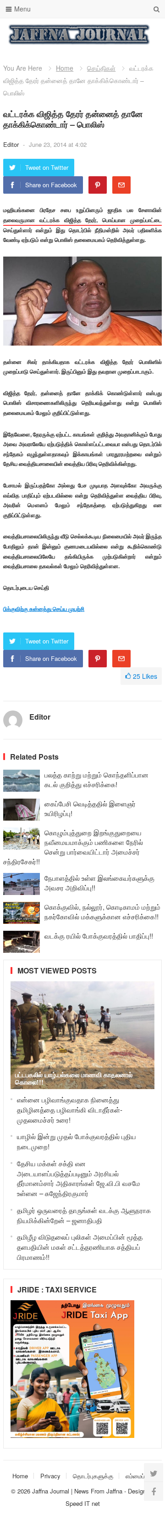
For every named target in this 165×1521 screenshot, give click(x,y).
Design (138, 1491)
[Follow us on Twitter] (153, 1473)
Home (64, 68)
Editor (12, 144)
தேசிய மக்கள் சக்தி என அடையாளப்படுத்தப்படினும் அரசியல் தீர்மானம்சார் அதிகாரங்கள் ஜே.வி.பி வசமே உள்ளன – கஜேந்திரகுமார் (78, 1178)
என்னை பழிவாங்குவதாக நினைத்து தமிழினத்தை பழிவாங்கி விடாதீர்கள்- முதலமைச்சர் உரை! (69, 1109)
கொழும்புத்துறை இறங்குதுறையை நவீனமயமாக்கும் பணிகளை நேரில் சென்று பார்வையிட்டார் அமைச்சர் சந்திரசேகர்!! (73, 847)
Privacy (50, 1475)
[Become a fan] (153, 1491)
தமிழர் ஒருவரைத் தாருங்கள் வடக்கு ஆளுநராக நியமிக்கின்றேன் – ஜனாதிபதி (84, 1215)
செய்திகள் (101, 68)
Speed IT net (83, 1503)
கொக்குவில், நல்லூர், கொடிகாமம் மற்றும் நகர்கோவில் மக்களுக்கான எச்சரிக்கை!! (102, 911)
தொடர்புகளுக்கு (93, 1475)
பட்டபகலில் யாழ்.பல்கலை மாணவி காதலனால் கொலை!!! (73, 1078)
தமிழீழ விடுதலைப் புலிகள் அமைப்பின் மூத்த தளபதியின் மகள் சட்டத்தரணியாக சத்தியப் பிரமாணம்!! (80, 1247)
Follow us (118, 34)
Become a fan (148, 34)
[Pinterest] (97, 185)
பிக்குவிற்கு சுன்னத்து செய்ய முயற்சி (43, 608)
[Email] (121, 185)
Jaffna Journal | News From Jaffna (77, 1491)
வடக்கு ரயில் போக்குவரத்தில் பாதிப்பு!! (98, 935)
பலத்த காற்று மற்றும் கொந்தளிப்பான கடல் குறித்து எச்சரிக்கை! (96, 779)
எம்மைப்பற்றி (140, 1475)
